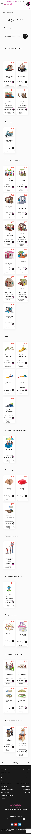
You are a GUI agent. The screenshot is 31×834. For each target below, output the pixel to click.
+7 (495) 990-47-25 (11, 1)
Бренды (8, 12)
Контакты (27, 792)
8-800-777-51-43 (20, 1)
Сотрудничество (26, 789)
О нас (28, 772)
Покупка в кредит (25, 780)
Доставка (27, 775)
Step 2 (12, 12)
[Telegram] (19, 824)
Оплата (28, 777)
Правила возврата (25, 786)
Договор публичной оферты (23, 783)
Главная (3, 12)
